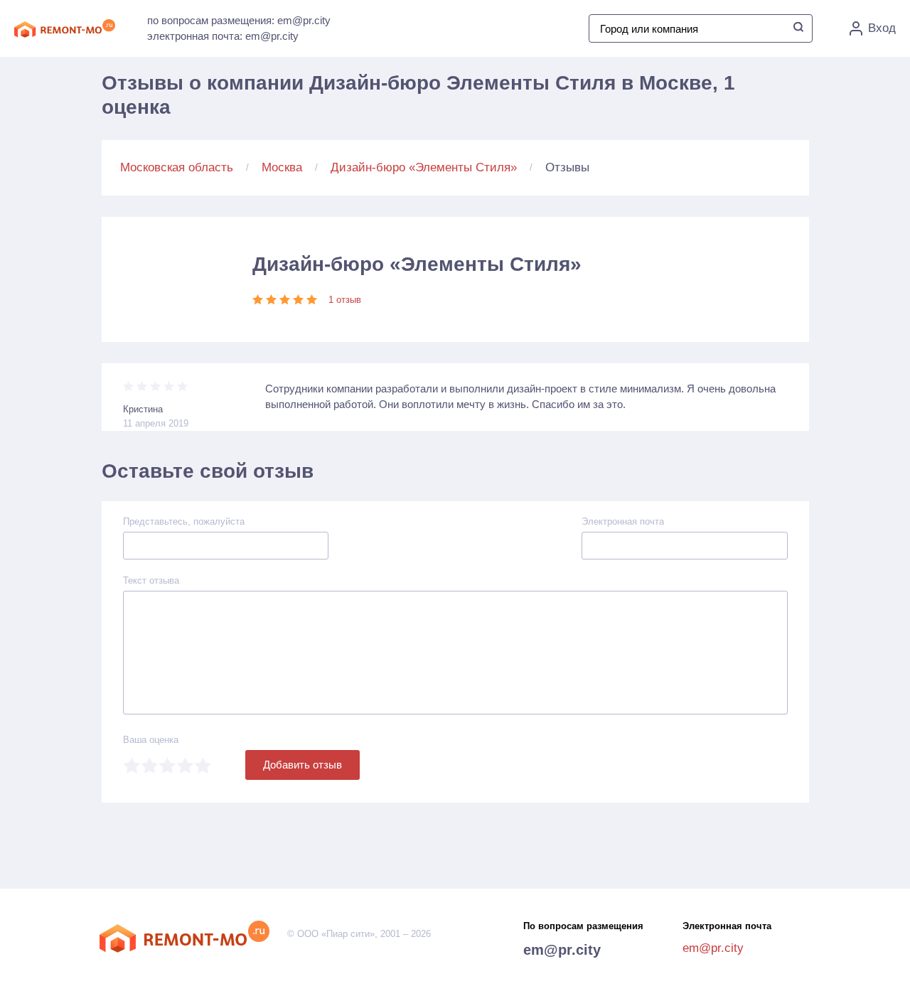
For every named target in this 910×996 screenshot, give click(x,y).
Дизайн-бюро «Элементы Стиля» (424, 167)
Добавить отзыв (302, 765)
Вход (882, 28)
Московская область (176, 167)
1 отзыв (344, 299)
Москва (282, 167)
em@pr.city (562, 950)
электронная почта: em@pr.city (223, 36)
